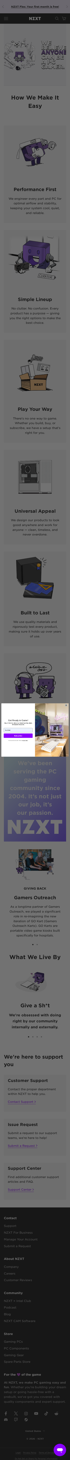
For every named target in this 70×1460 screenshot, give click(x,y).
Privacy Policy (25, 740)
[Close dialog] (66, 705)
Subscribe (18, 736)
